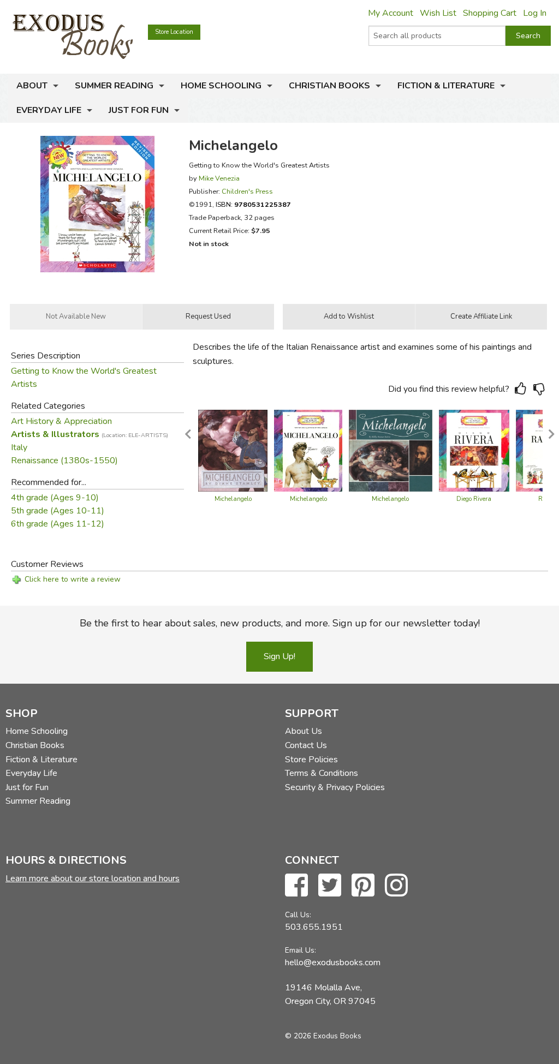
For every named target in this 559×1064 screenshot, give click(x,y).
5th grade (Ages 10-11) (57, 511)
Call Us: (298, 915)
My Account (390, 13)
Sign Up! (279, 656)
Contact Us (306, 745)
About (31, 86)
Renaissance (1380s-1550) (64, 461)
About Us (303, 731)
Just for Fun (139, 110)
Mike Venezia (219, 178)
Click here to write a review (73, 579)
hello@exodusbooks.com (332, 963)
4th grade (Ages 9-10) (55, 498)
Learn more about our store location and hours (92, 878)
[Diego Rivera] (474, 450)
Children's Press (247, 191)
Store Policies (311, 760)
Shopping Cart (489, 13)
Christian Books (329, 86)
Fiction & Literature (446, 86)
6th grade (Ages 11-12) (57, 524)
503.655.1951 (314, 927)
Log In (534, 13)
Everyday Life (48, 110)
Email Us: (300, 950)
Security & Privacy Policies (335, 787)
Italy (19, 447)
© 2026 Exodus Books (323, 1036)
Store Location (174, 32)
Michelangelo (233, 499)
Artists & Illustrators (89, 434)
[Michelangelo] (232, 450)
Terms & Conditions (321, 773)
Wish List (438, 13)
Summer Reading (114, 86)
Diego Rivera (473, 499)
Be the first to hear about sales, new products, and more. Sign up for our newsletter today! (280, 623)
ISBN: (253, 204)
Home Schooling (221, 86)
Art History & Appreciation (61, 421)
